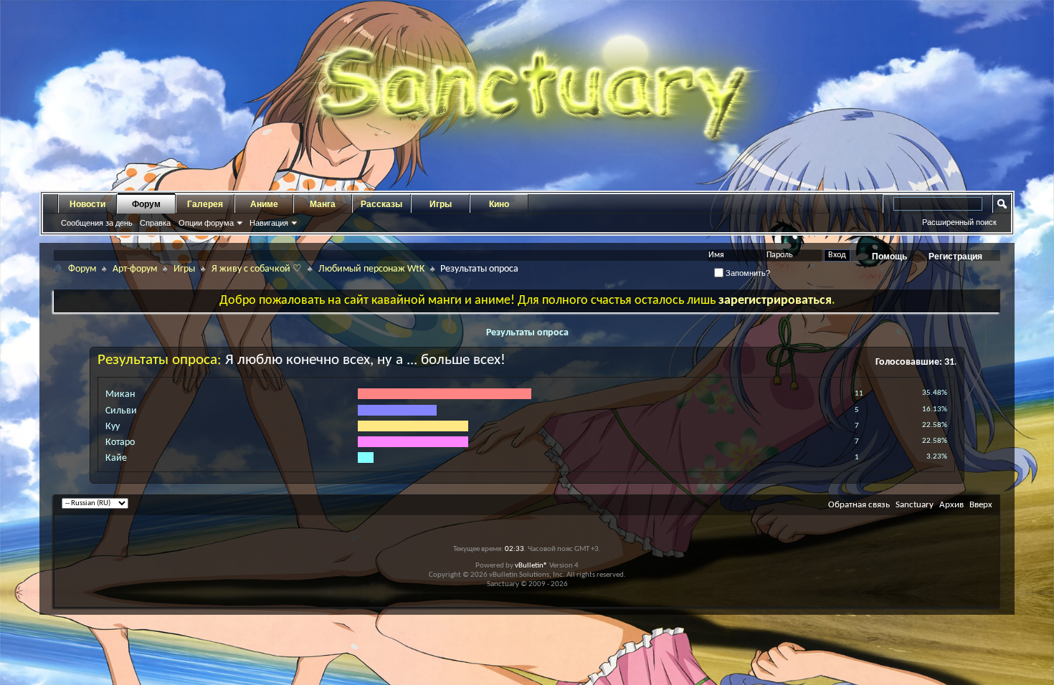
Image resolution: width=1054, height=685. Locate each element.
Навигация (269, 223)
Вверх (980, 504)
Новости (87, 204)
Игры (440, 204)
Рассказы (381, 204)
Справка (155, 223)
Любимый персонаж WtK (371, 269)
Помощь (889, 257)
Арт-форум (135, 269)
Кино (499, 204)
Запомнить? (746, 273)
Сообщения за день (97, 223)
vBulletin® (531, 566)
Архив (951, 504)
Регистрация (955, 257)
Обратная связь (859, 504)
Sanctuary (915, 504)
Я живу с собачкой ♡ (257, 269)
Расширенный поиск (959, 222)
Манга (323, 204)
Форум (146, 204)
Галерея (205, 204)
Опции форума (206, 223)
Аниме (264, 204)
